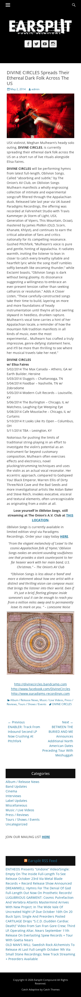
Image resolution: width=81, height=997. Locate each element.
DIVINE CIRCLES (62, 704)
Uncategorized (16, 824)
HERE (64, 536)
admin (35, 89)
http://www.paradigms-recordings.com (40, 693)
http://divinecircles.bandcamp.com (40, 684)
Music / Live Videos (51, 700)
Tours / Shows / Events (32, 704)
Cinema (11, 791)
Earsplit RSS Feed (42, 860)
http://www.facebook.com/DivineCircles (40, 689)
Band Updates (16, 786)
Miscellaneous (16, 805)
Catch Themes (51, 989)
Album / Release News (24, 700)
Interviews (13, 796)
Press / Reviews (17, 815)
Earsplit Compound (45, 979)
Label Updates (16, 800)
